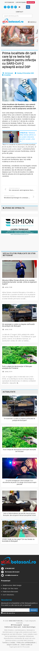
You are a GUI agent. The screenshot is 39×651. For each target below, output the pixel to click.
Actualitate (7, 75)
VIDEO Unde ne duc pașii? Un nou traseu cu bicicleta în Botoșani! (18, 540)
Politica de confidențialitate (25, 613)
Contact (26, 625)
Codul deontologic (28, 627)
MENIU (33, 22)
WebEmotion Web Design (12, 585)
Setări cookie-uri (26, 645)
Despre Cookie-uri (13, 645)
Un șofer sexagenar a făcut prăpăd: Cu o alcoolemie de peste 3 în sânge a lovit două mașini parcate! (19, 482)
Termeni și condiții (8, 642)
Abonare (34, 610)
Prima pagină (17, 625)
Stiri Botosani (9, 73)
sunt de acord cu (19, 613)
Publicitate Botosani (10, 592)
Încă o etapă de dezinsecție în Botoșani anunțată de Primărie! (17, 367)
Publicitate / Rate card (13, 627)
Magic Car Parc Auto (10, 588)
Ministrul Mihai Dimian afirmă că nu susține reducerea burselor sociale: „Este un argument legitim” (19, 282)
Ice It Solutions (8, 595)
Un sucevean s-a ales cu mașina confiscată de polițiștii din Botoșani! (18, 325)
